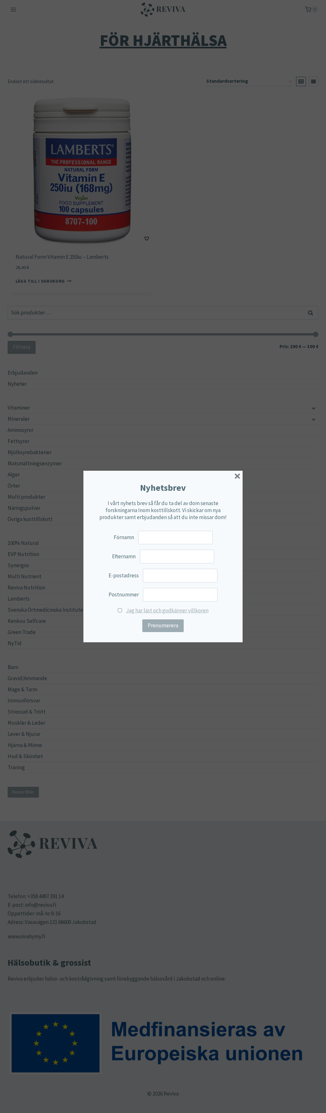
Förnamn (124, 537)
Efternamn (124, 556)
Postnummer (124, 594)
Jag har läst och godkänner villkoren (167, 610)
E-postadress (124, 575)
